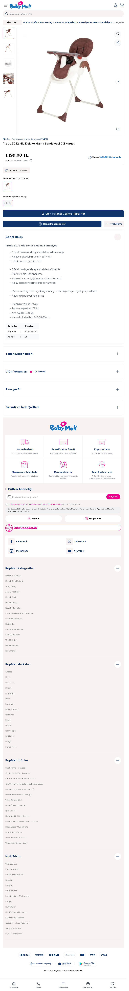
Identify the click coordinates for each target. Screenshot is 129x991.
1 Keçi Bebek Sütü (13, 800)
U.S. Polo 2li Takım (14, 832)
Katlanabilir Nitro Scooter (17, 816)
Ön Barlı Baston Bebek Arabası (20, 778)
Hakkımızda (11, 890)
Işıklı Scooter (11, 810)
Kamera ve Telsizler (14, 629)
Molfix (8, 725)
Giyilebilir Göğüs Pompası (18, 773)
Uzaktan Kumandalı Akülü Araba (21, 821)
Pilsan (8, 688)
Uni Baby (9, 736)
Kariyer (8, 901)
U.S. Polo (9, 693)
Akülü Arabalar (12, 591)
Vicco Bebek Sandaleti (15, 837)
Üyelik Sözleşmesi (13, 933)
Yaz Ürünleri (11, 640)
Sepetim (9, 880)
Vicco (7, 698)
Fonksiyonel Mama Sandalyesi (95, 22)
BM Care (9, 714)
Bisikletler (10, 624)
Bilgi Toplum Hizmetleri (16, 912)
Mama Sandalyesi (13, 618)
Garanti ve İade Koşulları (17, 923)
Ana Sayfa (31, 22)
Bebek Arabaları (13, 575)
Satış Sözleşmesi (13, 928)
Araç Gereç (45, 22)
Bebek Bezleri (11, 645)
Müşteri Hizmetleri (14, 874)
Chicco (8, 671)
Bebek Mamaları (13, 608)
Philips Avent (11, 709)
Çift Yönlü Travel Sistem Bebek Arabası (24, 784)
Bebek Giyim (11, 597)
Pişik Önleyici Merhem (16, 805)
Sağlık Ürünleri (12, 634)
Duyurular (10, 906)
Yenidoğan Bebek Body (16, 843)
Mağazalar (95, 518)
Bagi (7, 677)
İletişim (9, 885)
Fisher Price (10, 747)
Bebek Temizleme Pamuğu (18, 794)
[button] (22, 81)
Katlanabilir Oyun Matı (16, 827)
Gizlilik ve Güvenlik (14, 917)
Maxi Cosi (9, 682)
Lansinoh (9, 704)
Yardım (35, 518)
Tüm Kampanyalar (18, 170)
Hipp (7, 720)
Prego (6, 139)
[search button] (7, 13)
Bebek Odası (11, 602)
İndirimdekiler (12, 869)
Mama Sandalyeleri (65, 22)
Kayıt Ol (113, 496)
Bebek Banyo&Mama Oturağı (19, 789)
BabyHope (10, 730)
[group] (70, 81)
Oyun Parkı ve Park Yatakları (19, 613)
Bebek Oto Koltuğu (14, 581)
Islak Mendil (10, 650)
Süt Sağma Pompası (15, 768)
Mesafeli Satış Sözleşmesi (17, 896)
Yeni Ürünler (11, 864)
